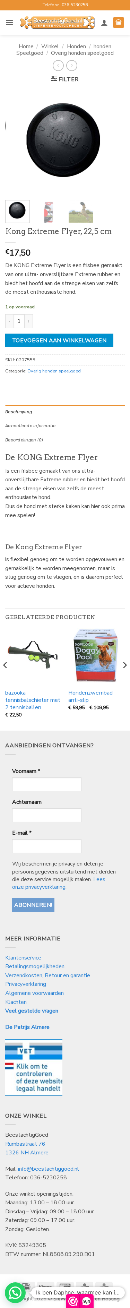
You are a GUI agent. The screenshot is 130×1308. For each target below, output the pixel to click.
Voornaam (26, 771)
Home (26, 46)
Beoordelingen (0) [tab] (24, 439)
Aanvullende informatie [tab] (30, 425)
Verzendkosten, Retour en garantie (47, 975)
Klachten (16, 1002)
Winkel (50, 46)
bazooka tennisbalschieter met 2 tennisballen (32, 700)
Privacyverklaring (25, 984)
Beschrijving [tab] (18, 411)
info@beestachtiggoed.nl (48, 1169)
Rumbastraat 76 (25, 1144)
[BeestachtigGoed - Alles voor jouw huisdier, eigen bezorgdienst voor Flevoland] (57, 22)
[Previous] (16, 142)
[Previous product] (71, 65)
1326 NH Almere (27, 1152)
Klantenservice (24, 958)
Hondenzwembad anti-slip (90, 696)
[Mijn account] (104, 22)
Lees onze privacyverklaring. (58, 883)
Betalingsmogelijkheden (34, 966)
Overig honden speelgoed (82, 53)
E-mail (22, 833)
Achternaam (27, 802)
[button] (9, 22)
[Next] (113, 142)
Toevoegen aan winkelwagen (59, 340)
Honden (76, 46)
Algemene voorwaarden (34, 993)
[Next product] (58, 65)
